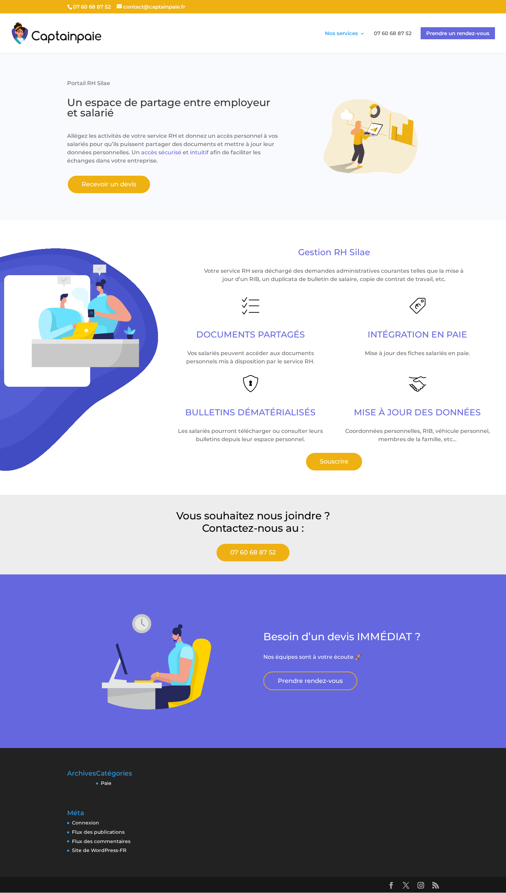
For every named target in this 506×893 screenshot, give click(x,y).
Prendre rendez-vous (310, 681)
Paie (106, 783)
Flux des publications (98, 832)
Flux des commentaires (101, 841)
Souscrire (334, 461)
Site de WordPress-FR (99, 850)
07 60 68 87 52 (253, 552)
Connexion (85, 823)
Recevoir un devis (109, 184)
